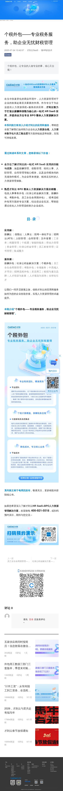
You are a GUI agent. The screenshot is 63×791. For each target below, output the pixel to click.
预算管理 (12, 775)
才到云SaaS (32, 50)
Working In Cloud (34, 767)
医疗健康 (28, 770)
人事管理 (12, 767)
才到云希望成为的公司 (53, 766)
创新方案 (28, 772)
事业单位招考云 (7, 766)
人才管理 (22, 765)
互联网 (28, 768)
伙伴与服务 (44, 766)
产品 (14, 1)
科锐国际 (31, 785)
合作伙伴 (26, 785)
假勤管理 (12, 768)
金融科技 (28, 767)
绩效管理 (22, 767)
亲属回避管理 (13, 774)
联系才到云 (52, 769)
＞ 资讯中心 (7, 20)
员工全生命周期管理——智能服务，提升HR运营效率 (19, 561)
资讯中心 (51, 764)
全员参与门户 (13, 771)
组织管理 (12, 766)
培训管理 (18, 766)
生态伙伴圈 (30, 1)
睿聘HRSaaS (37, 785)
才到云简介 (52, 765)
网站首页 (4, 20)
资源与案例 (24, 1)
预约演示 (53, 370)
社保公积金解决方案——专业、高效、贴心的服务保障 (44, 561)
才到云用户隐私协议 (53, 771)
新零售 (28, 766)
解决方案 (19, 1)
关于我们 (35, 1)
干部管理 (12, 772)
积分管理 (22, 768)
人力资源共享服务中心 (35, 766)
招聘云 (6, 767)
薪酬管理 (12, 770)
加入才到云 (52, 768)
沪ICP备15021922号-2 (38, 789)
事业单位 (28, 771)
